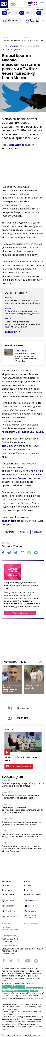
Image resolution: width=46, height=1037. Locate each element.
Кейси (31, 906)
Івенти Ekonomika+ (32, 894)
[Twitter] (15, 552)
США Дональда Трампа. (30, 431)
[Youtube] (27, 960)
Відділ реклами (31, 923)
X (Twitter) (9, 532)
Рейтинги (28, 890)
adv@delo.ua (7, 941)
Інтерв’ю (32, 911)
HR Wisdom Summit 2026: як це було (20, 758)
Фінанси (5, 885)
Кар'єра (27, 885)
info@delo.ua (8, 953)
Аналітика (10, 911)
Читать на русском (11, 49)
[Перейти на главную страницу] (4, 4)
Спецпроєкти (8, 894)
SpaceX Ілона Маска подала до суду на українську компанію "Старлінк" (25, 357)
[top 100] (12, 4)
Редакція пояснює (32, 916)
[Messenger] (35, 552)
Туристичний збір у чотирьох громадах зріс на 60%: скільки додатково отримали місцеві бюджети (22, 849)
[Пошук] (35, 4)
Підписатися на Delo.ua (20, 766)
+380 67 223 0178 (10, 939)
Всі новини (10, 332)
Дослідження (12, 916)
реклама (38, 532)
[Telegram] (9, 552)
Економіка (6, 881)
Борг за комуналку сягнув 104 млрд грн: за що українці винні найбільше (22, 301)
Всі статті (22, 717)
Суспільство (8, 890)
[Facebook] (3, 552)
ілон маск (24, 532)
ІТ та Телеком (10, 45)
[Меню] (42, 4)
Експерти (10, 906)
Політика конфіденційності (10, 928)
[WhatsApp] (29, 552)
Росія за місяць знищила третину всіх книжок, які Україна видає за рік (22, 312)
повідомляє (17, 144)
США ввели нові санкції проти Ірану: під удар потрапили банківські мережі (21, 823)
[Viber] (22, 552)
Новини (7, 297)
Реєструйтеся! (20, 613)
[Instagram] (35, 960)
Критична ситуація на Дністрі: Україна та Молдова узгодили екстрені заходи (22, 835)
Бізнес (27, 881)
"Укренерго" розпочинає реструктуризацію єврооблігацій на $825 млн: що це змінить (22, 324)
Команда (6, 923)
